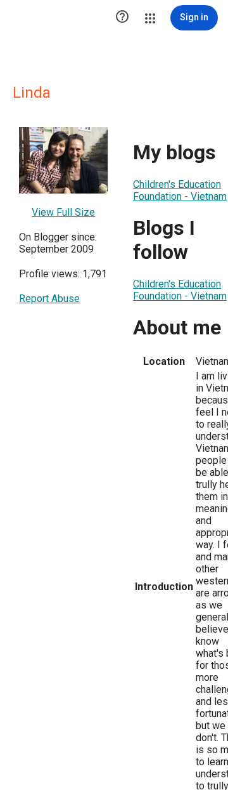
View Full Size (63, 212)
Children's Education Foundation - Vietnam (180, 190)
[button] (122, 18)
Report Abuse (49, 299)
